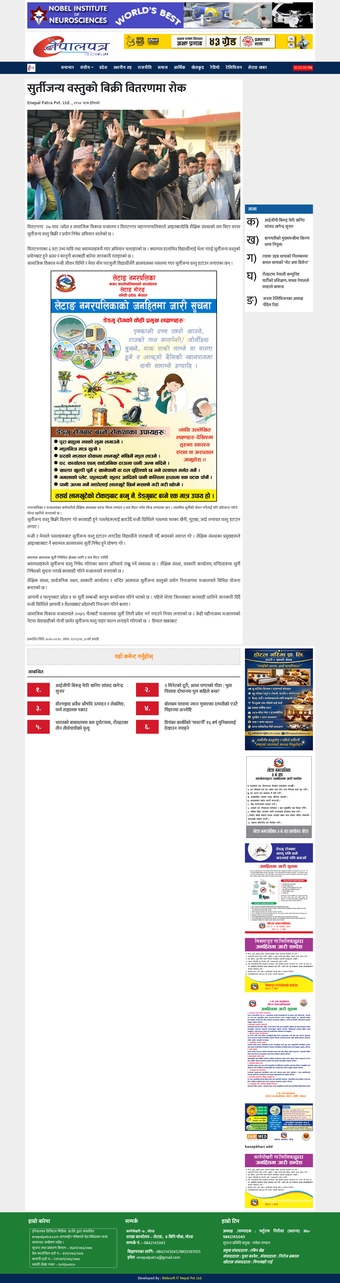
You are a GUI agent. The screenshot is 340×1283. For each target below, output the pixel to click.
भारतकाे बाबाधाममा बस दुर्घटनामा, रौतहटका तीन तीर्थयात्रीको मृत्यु (92, 725)
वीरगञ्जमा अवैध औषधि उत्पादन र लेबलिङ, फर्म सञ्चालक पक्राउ (90, 707)
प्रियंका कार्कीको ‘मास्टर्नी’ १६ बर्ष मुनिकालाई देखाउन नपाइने (200, 725)
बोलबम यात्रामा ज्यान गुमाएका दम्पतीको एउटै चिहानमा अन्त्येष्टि (201, 707)
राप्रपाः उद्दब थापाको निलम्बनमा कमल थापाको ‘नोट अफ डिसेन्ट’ (285, 259)
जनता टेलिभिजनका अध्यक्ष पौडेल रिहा (283, 302)
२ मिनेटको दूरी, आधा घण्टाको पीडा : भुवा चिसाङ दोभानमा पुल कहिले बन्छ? (198, 688)
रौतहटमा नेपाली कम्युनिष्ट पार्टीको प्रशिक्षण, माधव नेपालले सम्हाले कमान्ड (285, 280)
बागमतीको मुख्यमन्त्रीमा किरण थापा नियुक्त (287, 241)
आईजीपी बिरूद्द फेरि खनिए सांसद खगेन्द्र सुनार (285, 223)
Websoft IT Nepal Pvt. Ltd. (182, 1278)
